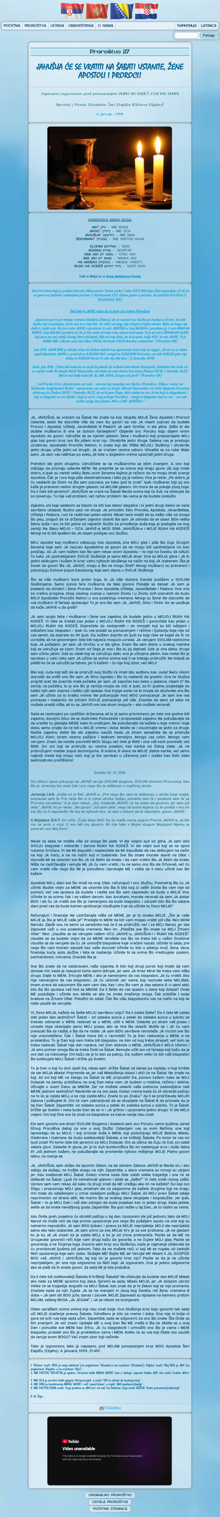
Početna (12, 26)
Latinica (208, 26)
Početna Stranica (110, 1509)
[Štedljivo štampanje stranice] (110, 1410)
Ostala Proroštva (110, 1502)
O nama (105, 26)
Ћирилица (187, 26)
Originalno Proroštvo (110, 1495)
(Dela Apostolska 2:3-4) (169, 291)
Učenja (57, 26)
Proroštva (35, 26)
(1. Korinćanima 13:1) (104, 295)
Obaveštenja (81, 26)
